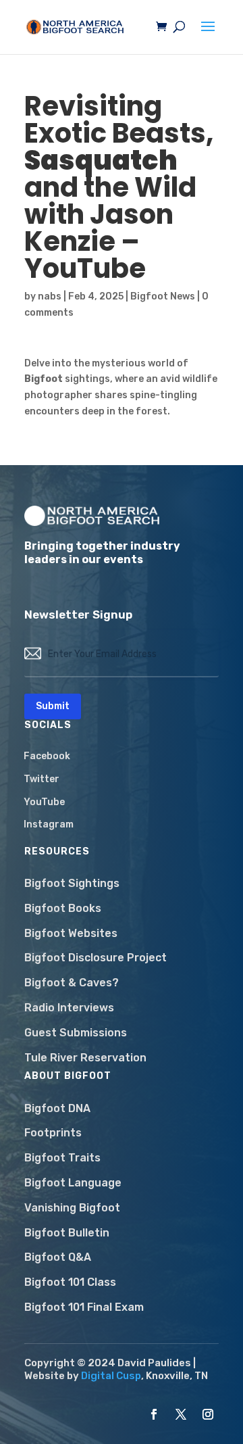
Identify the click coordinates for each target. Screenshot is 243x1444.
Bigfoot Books (62, 908)
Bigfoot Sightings (71, 883)
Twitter (41, 779)
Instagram (49, 824)
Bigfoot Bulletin (66, 1232)
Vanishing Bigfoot (72, 1207)
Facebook (47, 756)
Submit (53, 706)
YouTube (44, 802)
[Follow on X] (181, 1414)
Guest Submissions (75, 1032)
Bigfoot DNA (57, 1108)
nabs (49, 296)
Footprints (53, 1132)
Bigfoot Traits (62, 1157)
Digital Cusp (111, 1376)
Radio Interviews (69, 1007)
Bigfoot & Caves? (71, 982)
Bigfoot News (162, 296)
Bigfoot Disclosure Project (95, 957)
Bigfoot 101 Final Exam (84, 1307)
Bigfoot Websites (70, 933)
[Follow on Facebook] (154, 1414)
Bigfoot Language (73, 1182)
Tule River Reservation (85, 1057)
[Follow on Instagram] (208, 1414)
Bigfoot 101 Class (70, 1282)
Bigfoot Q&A (57, 1257)
